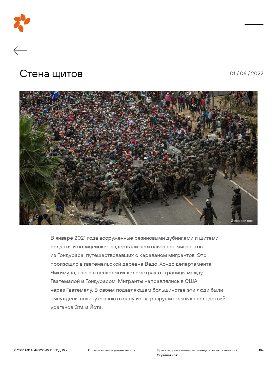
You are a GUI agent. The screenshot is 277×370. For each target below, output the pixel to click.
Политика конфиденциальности (112, 350)
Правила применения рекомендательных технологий (197, 350)
